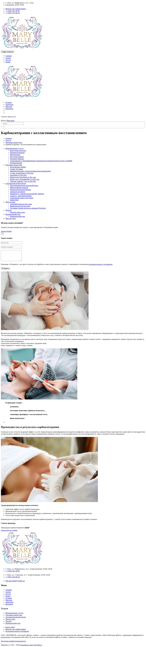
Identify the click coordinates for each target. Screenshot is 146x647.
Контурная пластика (18, 150)
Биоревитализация (17, 153)
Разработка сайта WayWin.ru (31, 645)
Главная (8, 56)
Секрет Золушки (16, 169)
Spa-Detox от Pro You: (18, 175)
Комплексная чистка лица (20, 206)
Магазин (8, 107)
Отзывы (8, 102)
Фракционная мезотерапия (20, 190)
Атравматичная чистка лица (21, 204)
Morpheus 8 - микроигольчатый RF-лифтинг (27, 194)
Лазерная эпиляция (17, 192)
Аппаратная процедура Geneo (21, 198)
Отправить (5, 268)
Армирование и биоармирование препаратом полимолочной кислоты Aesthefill (41, 161)
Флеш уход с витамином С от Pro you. (24, 179)
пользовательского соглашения (100, 264)
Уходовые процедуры (13, 142)
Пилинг (8, 210)
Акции (8, 58)
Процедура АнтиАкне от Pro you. (23, 177)
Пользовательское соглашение (17, 631)
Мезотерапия (15, 155)
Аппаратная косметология (15, 183)
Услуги (8, 60)
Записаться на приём (9, 530)
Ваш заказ (10, 120)
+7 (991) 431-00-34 (12, 13)
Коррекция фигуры (12, 214)
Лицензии (9, 104)
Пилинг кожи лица (17, 212)
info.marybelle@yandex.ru (15, 581)
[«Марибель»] (22, 49)
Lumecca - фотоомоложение (21, 196)
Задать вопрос (6, 231)
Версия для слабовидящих (15, 9)
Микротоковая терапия (19, 188)
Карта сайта (10, 627)
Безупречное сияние (18, 167)
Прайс (7, 62)
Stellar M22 (14, 200)
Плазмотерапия (16, 163)
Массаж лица (10, 218)
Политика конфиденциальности (13, 641)
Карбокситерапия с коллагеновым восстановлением (30, 171)
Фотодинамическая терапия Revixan (24, 185)
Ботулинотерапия (17, 157)
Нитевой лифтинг (17, 159)
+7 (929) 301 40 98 (12, 11)
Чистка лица (10, 202)
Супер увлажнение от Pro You (21, 173)
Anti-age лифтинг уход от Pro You (23, 181)
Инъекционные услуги (14, 148)
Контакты (9, 109)
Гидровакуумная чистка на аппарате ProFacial (28, 208)
